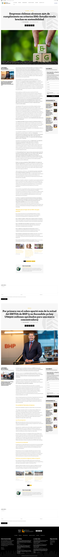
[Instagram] (55, 0)
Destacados (18, 553)
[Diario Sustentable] (19, 268)
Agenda (47, 109)
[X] (56, 0)
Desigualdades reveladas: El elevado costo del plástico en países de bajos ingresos (44, 279)
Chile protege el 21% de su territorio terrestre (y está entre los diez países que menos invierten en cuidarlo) (40, 541)
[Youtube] (57, 0)
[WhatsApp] (31, 25)
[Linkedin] (33, 25)
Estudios (32, 10)
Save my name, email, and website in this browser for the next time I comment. (14, 296)
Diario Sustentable (26, 266)
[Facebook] (54, 0)
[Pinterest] (29, 25)
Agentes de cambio (36, 543)
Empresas (2, 80)
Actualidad (27, 10)
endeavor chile (28, 261)
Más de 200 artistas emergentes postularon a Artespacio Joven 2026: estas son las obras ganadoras (24, 551)
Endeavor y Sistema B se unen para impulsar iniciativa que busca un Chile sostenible (38, 251)
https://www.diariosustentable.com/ (26, 267)
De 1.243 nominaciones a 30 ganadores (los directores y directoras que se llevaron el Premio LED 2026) (40, 545)
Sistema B (33, 261)
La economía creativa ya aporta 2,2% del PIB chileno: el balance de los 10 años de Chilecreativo (49, 106)
